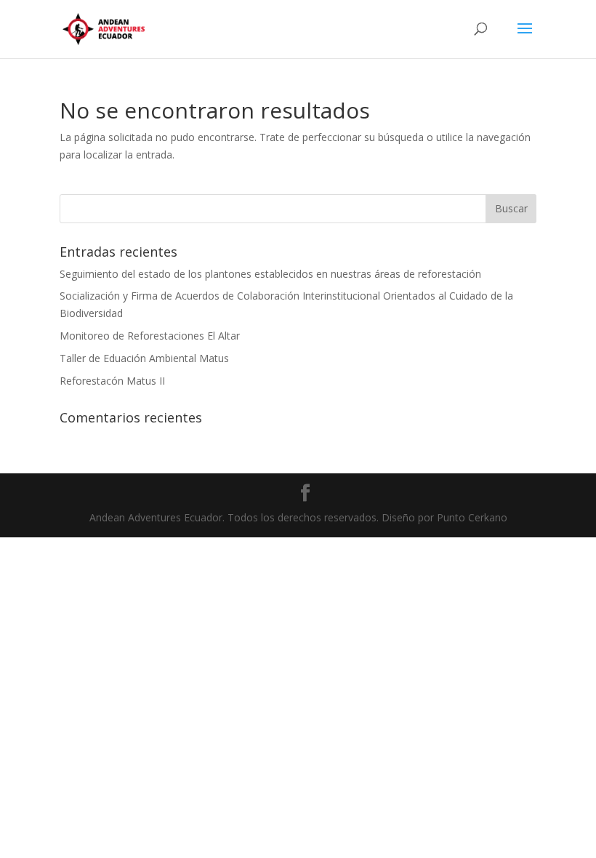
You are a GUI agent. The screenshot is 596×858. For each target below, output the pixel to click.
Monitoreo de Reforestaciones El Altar (150, 335)
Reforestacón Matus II (112, 381)
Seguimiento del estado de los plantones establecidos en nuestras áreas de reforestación (270, 274)
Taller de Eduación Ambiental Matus (144, 358)
